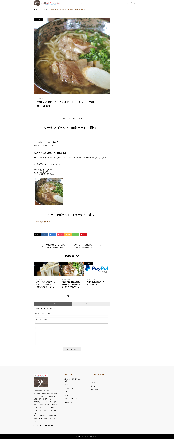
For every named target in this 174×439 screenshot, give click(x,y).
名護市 (93, 386)
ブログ (38, 19)
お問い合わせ (68, 402)
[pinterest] (43, 425)
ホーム (82, 3)
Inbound (93, 379)
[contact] (49, 425)
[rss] (52, 425)
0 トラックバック (90, 304)
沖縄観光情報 (95, 389)
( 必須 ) (42, 313)
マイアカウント (68, 388)
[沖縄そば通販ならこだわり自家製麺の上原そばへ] (47, 3)
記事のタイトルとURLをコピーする (71, 118)
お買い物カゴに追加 (46, 222)
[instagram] (34, 425)
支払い (66, 391)
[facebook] (40, 425)
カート (66, 395)
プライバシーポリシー (70, 398)
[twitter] (37, 425)
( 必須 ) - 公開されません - (43, 319)
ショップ (91, 3)
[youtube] (46, 425)
